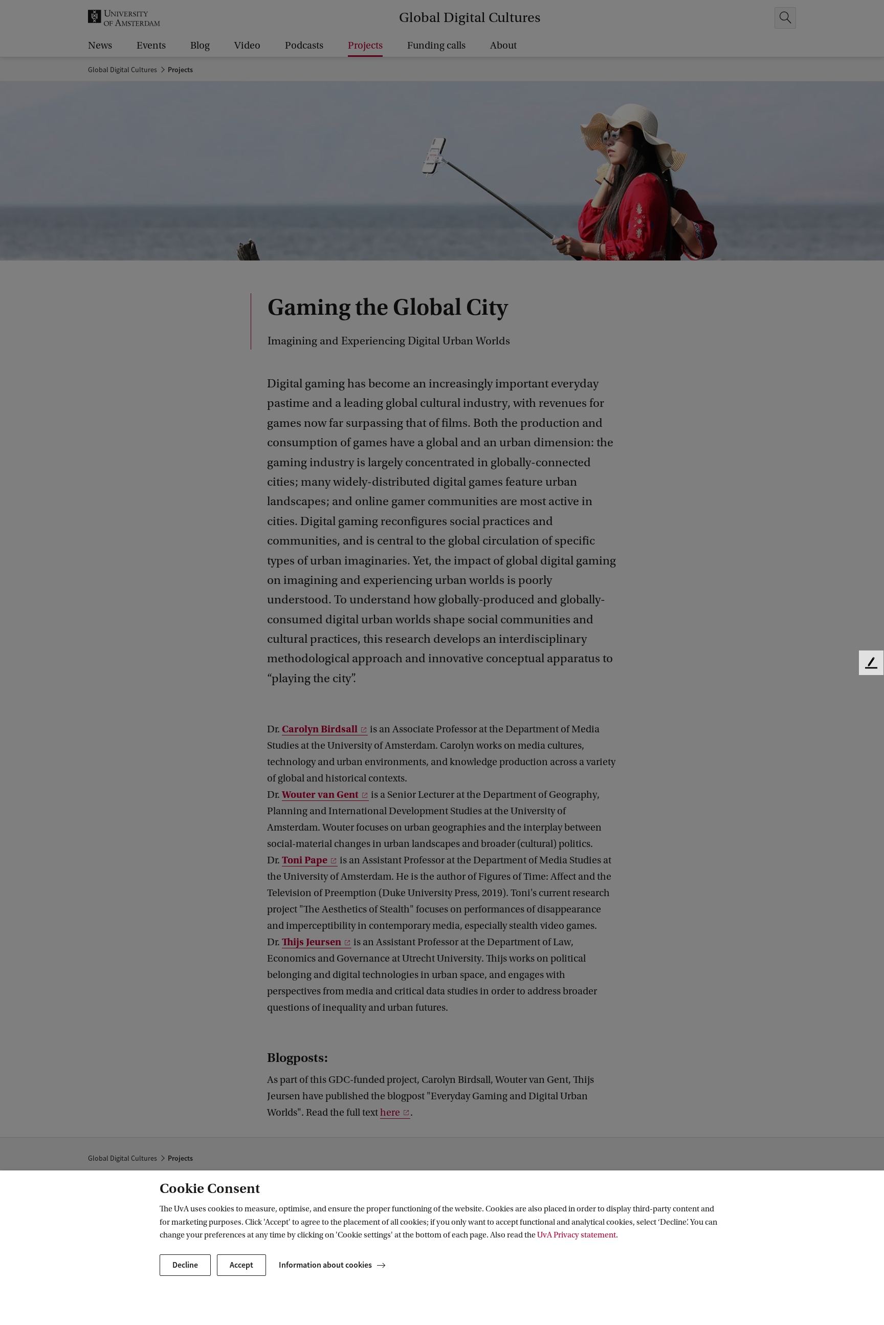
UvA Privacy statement (576, 1235)
